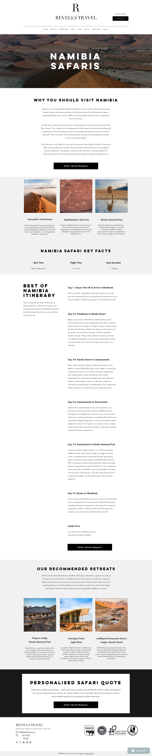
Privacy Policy (89, 753)
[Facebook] (17, 742)
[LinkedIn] (24, 742)
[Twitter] (20, 742)
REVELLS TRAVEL (76, 18)
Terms (81, 753)
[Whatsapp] (30, 742)
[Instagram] (27, 742)
